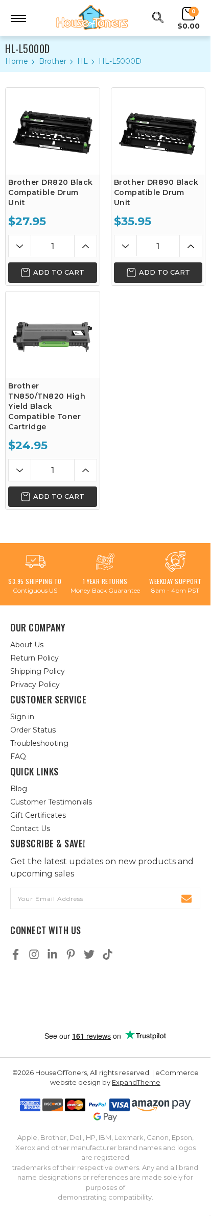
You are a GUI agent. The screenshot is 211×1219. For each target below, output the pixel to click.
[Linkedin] (52, 954)
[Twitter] (89, 954)
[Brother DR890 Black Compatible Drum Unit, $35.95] (158, 131)
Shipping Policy (37, 671)
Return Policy (34, 658)
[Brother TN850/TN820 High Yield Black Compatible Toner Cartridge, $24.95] (53, 334)
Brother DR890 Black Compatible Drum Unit (156, 192)
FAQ (18, 756)
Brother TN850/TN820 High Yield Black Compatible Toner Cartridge (46, 406)
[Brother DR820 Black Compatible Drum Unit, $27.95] (53, 131)
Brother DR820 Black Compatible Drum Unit (50, 192)
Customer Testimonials (51, 802)
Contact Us (30, 828)
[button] (105, 995)
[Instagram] (34, 954)
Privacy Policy (35, 684)
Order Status (33, 730)
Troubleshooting (39, 743)
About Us (26, 644)
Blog (18, 788)
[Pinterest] (70, 954)
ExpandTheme (136, 1082)
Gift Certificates (38, 815)
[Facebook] (15, 954)
